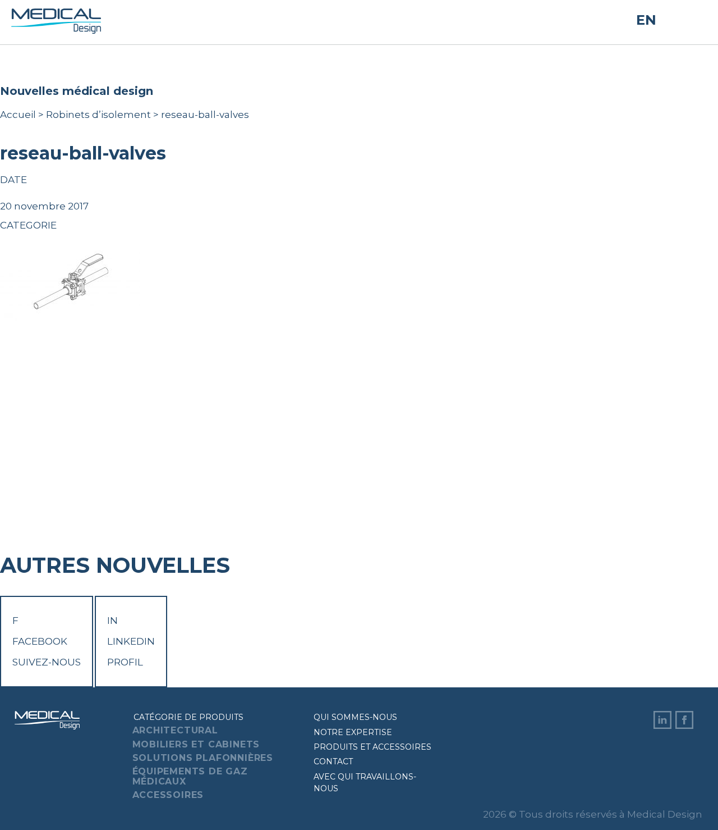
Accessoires (168, 795)
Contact (333, 761)
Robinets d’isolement (98, 114)
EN (646, 20)
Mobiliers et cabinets (196, 744)
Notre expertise (353, 732)
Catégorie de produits (188, 717)
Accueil (18, 114)
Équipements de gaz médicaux (190, 776)
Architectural (175, 730)
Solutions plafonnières (203, 758)
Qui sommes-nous (355, 717)
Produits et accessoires (372, 747)
